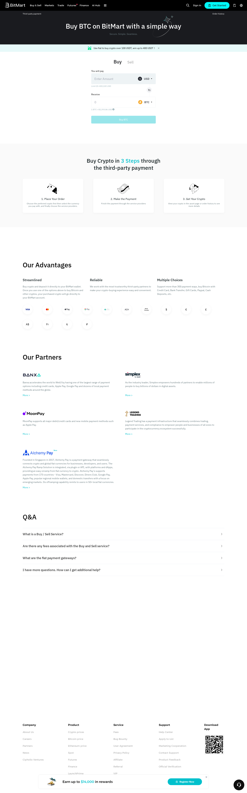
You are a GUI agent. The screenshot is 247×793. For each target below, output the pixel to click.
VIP (115, 773)
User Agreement (123, 745)
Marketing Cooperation (172, 745)
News (26, 752)
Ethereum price (77, 745)
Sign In (197, 5)
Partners (28, 745)
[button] (123, 534)
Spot (71, 752)
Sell (130, 62)
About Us (28, 732)
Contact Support (169, 752)
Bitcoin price (75, 739)
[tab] (123, 534)
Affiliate (117, 759)
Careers (27, 739)
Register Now (186, 781)
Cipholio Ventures (33, 759)
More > (26, 395)
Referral (118, 766)
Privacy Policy (121, 752)
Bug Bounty (120, 739)
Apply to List (166, 739)
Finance (72, 766)
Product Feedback (169, 759)
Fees (116, 732)
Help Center (166, 732)
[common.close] (206, 777)
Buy (118, 62)
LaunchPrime (76, 773)
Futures (72, 759)
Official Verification (170, 766)
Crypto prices (76, 732)
